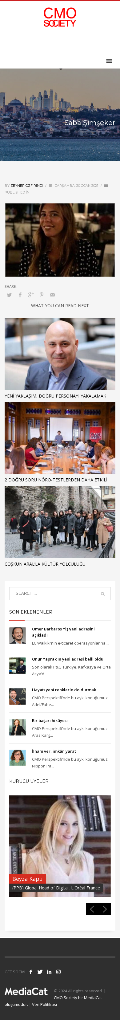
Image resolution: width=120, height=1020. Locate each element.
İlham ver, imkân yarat (54, 751)
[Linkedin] (101, 42)
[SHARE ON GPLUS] (30, 294)
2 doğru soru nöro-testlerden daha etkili (56, 480)
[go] (103, 593)
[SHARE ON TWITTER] (9, 295)
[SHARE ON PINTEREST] (41, 294)
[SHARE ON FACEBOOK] (20, 294)
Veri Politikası (44, 1004)
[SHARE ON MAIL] (52, 294)
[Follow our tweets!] (40, 971)
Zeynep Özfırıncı (27, 185)
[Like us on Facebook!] (30, 971)
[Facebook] (83, 42)
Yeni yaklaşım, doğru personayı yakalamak (55, 396)
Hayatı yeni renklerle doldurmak (64, 689)
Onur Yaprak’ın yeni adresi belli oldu (67, 659)
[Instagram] (110, 42)
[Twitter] (92, 42)
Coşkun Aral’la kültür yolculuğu (45, 564)
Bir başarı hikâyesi (50, 720)
